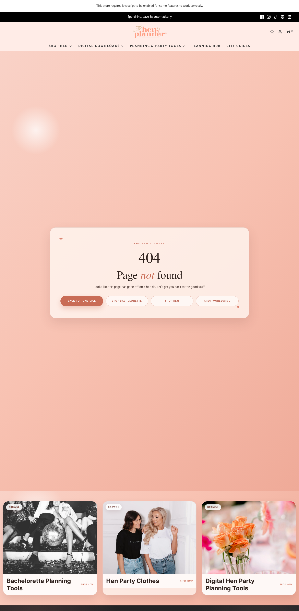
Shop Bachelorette (127, 301)
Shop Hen (172, 301)
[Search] (272, 32)
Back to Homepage (82, 301)
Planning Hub (205, 46)
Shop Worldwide (217, 301)
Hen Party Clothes (132, 580)
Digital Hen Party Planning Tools (229, 584)
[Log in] (280, 32)
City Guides (238, 46)
